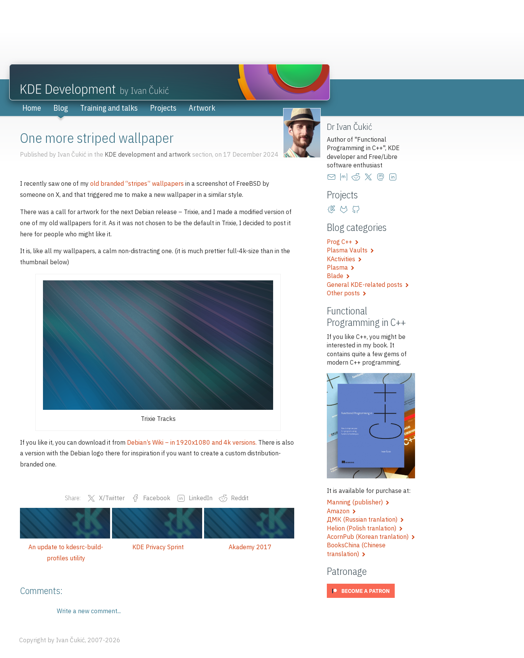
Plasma (339, 267)
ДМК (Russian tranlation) (363, 519)
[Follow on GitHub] (357, 209)
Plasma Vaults (349, 250)
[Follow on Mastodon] (382, 177)
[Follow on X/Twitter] (370, 177)
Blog (60, 108)
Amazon (340, 511)
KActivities (342, 259)
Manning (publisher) (356, 502)
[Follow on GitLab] (345, 209)
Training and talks (109, 108)
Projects (163, 108)
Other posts (345, 293)
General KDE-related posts (366, 284)
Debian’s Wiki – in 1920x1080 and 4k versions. (192, 442)
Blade (336, 276)
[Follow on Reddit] (357, 177)
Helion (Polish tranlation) (363, 528)
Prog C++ (341, 242)
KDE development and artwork (148, 154)
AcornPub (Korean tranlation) (369, 536)
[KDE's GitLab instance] (333, 209)
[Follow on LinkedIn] (394, 177)
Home (31, 108)
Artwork (202, 108)
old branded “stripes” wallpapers (137, 183)
